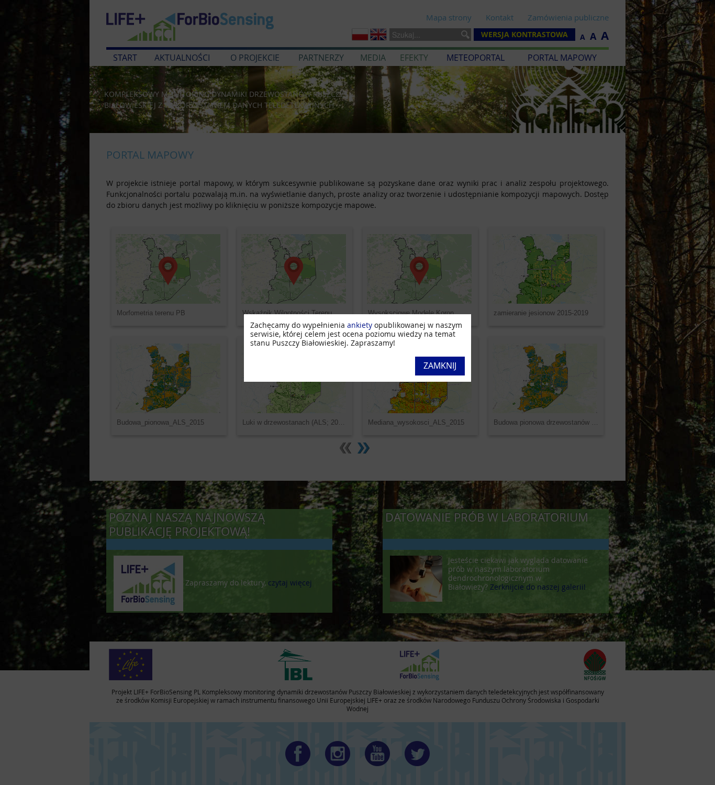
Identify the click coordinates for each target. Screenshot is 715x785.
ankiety (359, 325)
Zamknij (439, 365)
